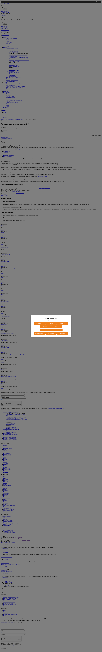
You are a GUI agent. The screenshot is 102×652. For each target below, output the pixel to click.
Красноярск (63, 323)
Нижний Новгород (45, 329)
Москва (57, 329)
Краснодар (62, 333)
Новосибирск (39, 323)
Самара (45, 326)
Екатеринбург (51, 333)
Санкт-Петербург (39, 333)
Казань (51, 323)
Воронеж (57, 326)
